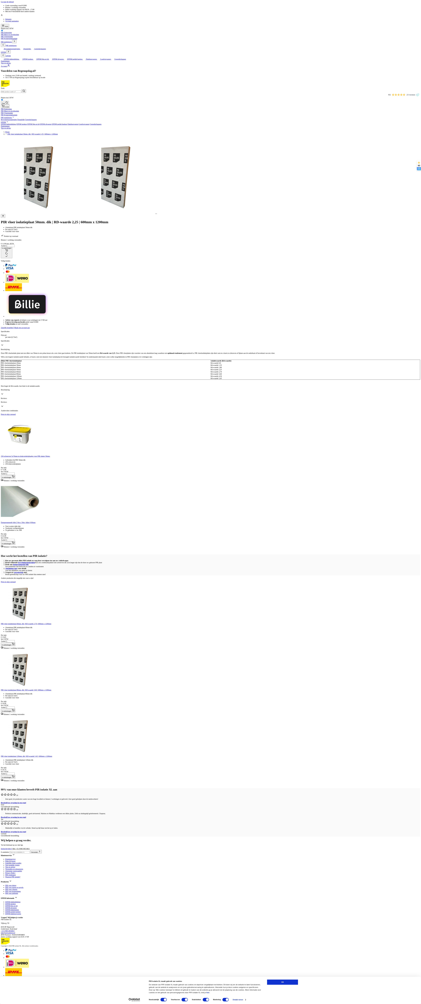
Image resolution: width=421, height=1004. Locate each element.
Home (7, 132)
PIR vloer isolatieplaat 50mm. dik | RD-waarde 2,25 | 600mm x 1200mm (32, 134)
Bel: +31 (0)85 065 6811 (21, 849)
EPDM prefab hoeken (59, 124)
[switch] (185, 999)
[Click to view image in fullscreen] (156, 213)
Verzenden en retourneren (14, 869)
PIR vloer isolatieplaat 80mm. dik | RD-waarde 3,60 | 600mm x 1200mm (26, 690)
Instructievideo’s (6, 849)
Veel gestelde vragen (12, 865)
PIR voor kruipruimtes (13, 891)
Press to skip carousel (8, 414)
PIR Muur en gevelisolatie (10, 35)
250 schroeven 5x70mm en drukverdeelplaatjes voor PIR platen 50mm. (25, 456)
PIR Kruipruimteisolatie (9, 38)
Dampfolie (21, 120)
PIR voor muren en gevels (14, 887)
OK (282, 982)
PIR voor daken (10, 885)
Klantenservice (10, 859)
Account (4, 66)
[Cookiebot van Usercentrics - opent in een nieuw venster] (134, 999)
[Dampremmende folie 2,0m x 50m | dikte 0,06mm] (20, 520)
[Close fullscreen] (3, 216)
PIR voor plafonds (11, 893)
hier (208, 992)
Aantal (3, 246)
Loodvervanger (84, 124)
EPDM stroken (21, 124)
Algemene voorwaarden (13, 871)
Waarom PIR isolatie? (12, 877)
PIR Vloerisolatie (7, 37)
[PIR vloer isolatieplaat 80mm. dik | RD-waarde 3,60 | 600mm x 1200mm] (20, 688)
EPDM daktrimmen (12, 910)
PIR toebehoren (6, 42)
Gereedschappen (31, 120)
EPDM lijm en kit (33, 124)
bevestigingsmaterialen (26, 562)
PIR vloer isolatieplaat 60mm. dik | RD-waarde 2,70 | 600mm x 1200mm (26, 624)
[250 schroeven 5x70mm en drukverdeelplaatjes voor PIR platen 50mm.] (20, 454)
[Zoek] (24, 91)
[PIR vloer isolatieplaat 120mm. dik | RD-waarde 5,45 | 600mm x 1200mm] (20, 754)
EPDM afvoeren (45, 124)
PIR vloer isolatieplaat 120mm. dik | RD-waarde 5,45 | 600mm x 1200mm (26, 756)
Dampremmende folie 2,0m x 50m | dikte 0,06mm (18, 522)
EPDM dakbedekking (8, 124)
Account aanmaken (12, 21)
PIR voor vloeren (11, 889)
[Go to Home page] (5, 86)
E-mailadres (5, 852)
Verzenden (34, 852)
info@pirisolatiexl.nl (8, 933)
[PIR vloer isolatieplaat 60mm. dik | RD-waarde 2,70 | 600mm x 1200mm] (20, 622)
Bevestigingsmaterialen (9, 120)
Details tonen (238, 1000)
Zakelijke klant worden (13, 863)
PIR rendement (10, 875)
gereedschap (18, 572)
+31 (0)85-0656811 (8, 931)
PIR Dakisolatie (6, 33)
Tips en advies (6, 63)
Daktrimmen (5, 61)
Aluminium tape (11, 568)
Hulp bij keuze (10, 861)
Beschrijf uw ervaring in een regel (13, 803)
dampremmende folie (21, 564)
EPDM (3, 52)
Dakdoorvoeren (73, 124)
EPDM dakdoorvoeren (13, 914)
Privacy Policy (10, 873)
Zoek (2, 88)
